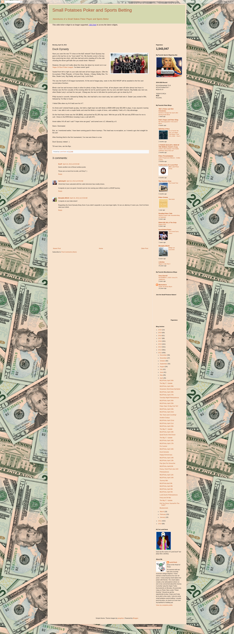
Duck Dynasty (164, 452)
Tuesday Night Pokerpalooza (169, 397)
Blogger (135, 618)
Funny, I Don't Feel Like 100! (169, 469)
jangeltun (121, 618)
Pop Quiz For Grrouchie (167, 463)
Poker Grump (163, 197)
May (161, 375)
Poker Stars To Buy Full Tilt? (169, 406)
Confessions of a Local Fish (168, 165)
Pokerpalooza (164, 472)
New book (172, 199)
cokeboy (162, 262)
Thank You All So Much (165, 286)
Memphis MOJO (63, 198)
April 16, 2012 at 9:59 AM (75, 181)
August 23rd (162, 224)
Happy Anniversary (166, 455)
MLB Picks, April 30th (167, 380)
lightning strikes (164, 129)
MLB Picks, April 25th (167, 403)
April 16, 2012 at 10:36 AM (78, 198)
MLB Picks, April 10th (167, 477)
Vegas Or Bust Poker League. (62, 67)
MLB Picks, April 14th (167, 458)
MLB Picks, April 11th (166, 475)
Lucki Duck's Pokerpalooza (169, 495)
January (163, 517)
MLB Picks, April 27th (167, 395)
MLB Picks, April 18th (167, 440)
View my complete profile (164, 605)
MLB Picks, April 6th (166, 489)
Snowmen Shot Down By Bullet (170, 389)
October (163, 361)
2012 (160, 353)
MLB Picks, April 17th (167, 443)
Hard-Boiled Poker (165, 230)
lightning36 (62, 181)
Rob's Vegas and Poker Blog (168, 120)
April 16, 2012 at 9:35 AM (71, 164)
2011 (160, 521)
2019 (160, 332)
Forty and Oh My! (165, 498)
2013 (160, 350)
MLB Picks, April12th (166, 466)
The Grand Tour (173, 183)
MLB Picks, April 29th (167, 386)
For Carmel (163, 446)
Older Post (144, 248)
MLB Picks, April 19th (167, 432)
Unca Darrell (163, 276)
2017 (160, 338)
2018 (160, 335)
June (162, 372)
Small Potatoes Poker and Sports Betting (92, 10)
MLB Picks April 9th (166, 483)
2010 (160, 524)
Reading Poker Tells (165, 213)
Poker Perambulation (166, 156)
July (161, 369)
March (162, 511)
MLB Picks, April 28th (167, 392)
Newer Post (57, 248)
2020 (160, 330)
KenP (60, 164)
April (161, 378)
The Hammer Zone (165, 181)
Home (101, 248)
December (163, 355)
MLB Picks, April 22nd (167, 420)
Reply (60, 174)
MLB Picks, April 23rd (167, 412)
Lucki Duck (173, 562)
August (162, 366)
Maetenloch (163, 285)
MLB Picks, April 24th (167, 409)
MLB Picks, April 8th (166, 486)
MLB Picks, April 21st (166, 423)
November (163, 358)
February (163, 514)
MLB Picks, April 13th (167, 460)
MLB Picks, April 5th (166, 492)
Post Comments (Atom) (69, 252)
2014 (160, 347)
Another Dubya (165, 418)
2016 (160, 341)
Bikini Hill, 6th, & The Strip (167, 222)
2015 (160, 344)
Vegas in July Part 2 (164, 264)
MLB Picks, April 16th (167, 449)
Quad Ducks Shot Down (168, 435)
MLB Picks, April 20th (167, 426)
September (164, 364)
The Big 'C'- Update (166, 383)
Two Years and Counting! (168, 415)
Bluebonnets (164, 508)
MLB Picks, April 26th (167, 400)
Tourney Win (164, 480)
